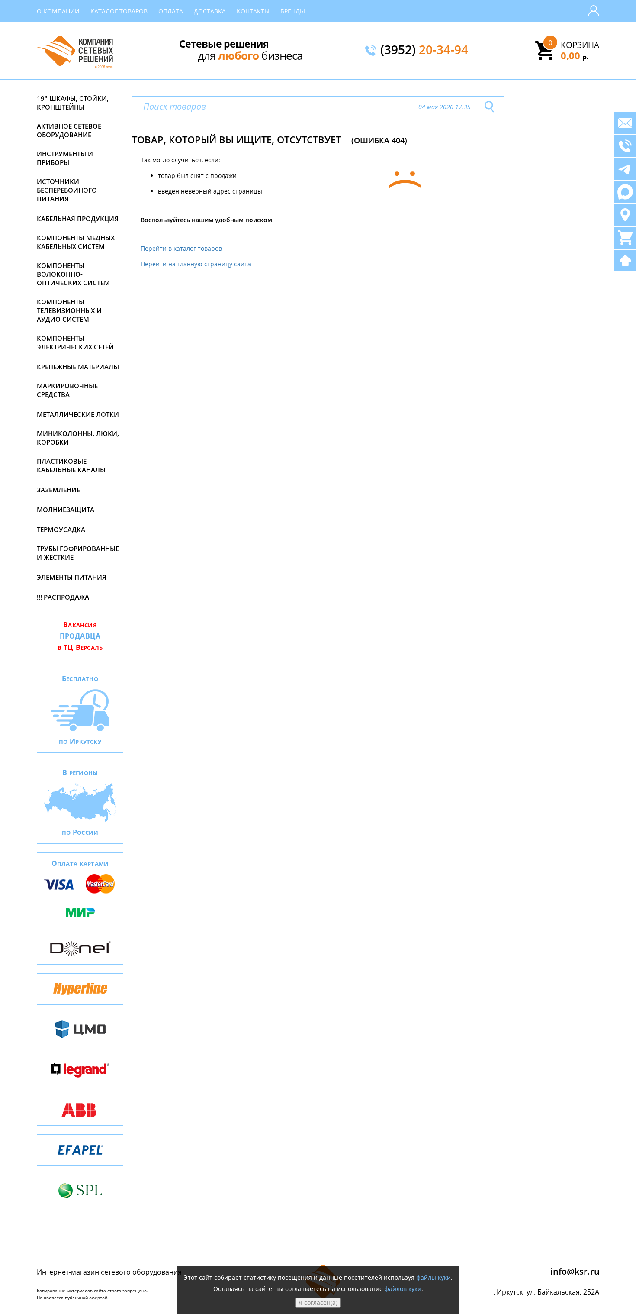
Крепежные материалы (78, 366)
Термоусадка (61, 529)
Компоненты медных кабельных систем (76, 242)
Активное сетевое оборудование (69, 130)
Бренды (292, 11)
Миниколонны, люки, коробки (78, 437)
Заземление (58, 489)
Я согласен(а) (318, 1302)
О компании (58, 11)
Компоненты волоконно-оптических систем (73, 274)
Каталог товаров (119, 11)
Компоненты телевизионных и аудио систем (69, 310)
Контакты (253, 11)
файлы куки (433, 1277)
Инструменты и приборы (65, 158)
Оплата (170, 11)
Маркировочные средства (67, 390)
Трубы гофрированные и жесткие (78, 553)
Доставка (210, 11)
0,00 (575, 55)
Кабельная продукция (78, 218)
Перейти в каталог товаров (181, 248)
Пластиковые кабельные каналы (71, 465)
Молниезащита (65, 509)
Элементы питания (71, 577)
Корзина (580, 45)
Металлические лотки (78, 414)
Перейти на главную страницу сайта (196, 264)
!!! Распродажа (63, 597)
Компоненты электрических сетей (75, 342)
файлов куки (403, 1289)
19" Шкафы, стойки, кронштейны (73, 102)
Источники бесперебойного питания (67, 190)
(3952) (424, 50)
